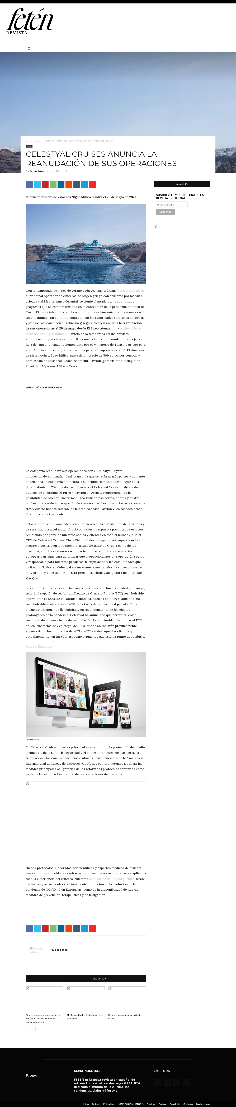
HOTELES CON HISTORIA (131, 1104)
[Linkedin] (61, 184)
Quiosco (96, 1104)
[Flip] (92, 184)
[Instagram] (7, 48)
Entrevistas (108, 1104)
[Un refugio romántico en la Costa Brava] (127, 999)
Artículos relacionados (76, 978)
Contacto (188, 1104)
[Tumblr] (76, 184)
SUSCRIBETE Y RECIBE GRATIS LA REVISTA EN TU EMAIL (180, 197)
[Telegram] (84, 184)
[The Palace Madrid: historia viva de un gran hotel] (86, 999)
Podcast (163, 1104)
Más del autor (100, 978)
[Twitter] (13, 48)
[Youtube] (18, 48)
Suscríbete (175, 1104)
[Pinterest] (45, 184)
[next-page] (33, 1029)
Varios (38, 141)
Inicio (28, 141)
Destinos (151, 1104)
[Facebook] (2, 48)
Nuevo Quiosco (39, 646)
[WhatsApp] (53, 184)
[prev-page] (28, 1029)
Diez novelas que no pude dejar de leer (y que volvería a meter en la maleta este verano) (43, 1018)
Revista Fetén (37, 171)
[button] (29, 48)
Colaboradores (203, 1104)
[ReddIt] (68, 184)
